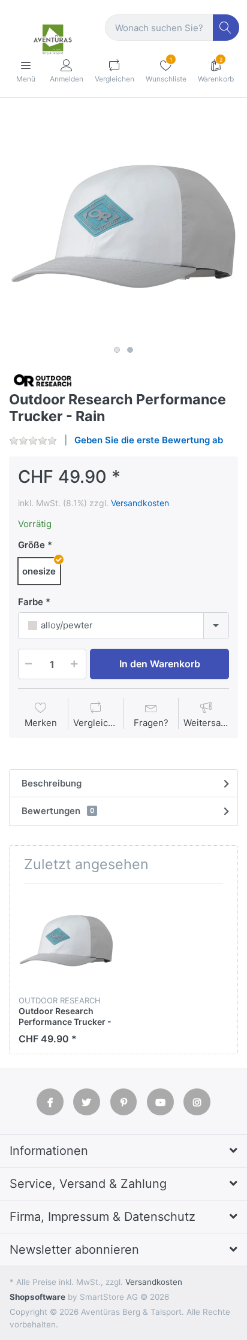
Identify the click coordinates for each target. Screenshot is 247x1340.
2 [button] (130, 350)
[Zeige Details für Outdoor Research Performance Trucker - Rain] (66, 940)
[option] (123, 226)
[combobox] (123, 625)
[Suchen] (226, 27)
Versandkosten (140, 503)
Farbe (30, 601)
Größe (31, 544)
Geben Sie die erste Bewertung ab (148, 440)
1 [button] (117, 350)
